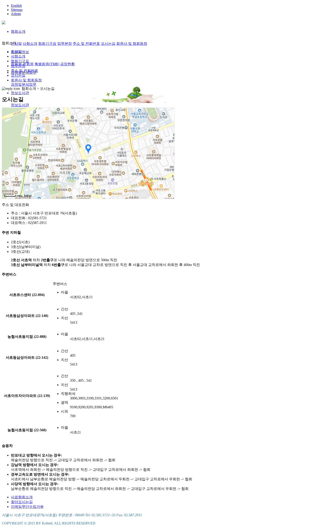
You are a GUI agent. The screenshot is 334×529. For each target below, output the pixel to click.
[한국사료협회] (3, 22)
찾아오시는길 (22, 502)
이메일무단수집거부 (27, 507)
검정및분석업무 (23, 84)
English (16, 6)
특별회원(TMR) (47, 64)
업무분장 (64, 43)
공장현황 (67, 64)
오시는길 (108, 43)
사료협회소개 (22, 497)
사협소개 (30, 43)
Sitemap (16, 10)
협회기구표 (47, 43)
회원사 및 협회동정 (131, 43)
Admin (16, 14)
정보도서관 (20, 93)
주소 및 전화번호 (86, 43)
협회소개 (18, 31)
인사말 (16, 43)
